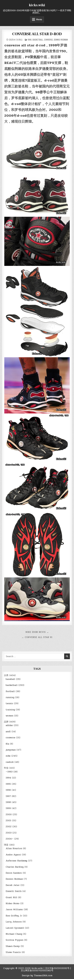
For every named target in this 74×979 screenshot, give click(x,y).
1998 (29, 39)
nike (8, 756)
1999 (8, 808)
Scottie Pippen (14, 940)
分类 (6, 675)
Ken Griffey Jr (14, 915)
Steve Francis (13, 952)
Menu (39, 19)
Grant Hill (11, 897)
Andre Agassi (13, 854)
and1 (8, 731)
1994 (8, 778)
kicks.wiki (37, 5)
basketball (38, 39)
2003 (9, 833)
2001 (8, 820)
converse (48, 39)
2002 (9, 826)
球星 (6, 845)
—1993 (9, 771)
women (9, 715)
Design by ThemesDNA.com (37, 975)
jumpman (11, 750)
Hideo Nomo (12, 903)
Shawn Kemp (13, 946)
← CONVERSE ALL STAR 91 (37, 637)
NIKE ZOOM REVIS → (37, 632)
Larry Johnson (14, 921)
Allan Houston (14, 848)
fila (7, 744)
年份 (6, 768)
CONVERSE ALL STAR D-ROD (37, 34)
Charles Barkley (15, 867)
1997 (8, 796)
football (10, 691)
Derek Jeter (13, 885)
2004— (9, 839)
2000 (9, 814)
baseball (10, 679)
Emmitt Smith (14, 891)
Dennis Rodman (61, 39)
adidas (9, 725)
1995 (8, 784)
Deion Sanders (14, 873)
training (10, 709)
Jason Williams (14, 909)
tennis (9, 703)
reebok (10, 762)
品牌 (6, 721)
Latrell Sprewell (15, 928)
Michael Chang (14, 934)
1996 (8, 790)
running (10, 697)
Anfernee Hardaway (16, 860)
